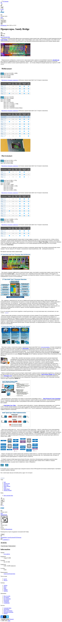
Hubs (5, 588)
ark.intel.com (55, 60)
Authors (5, 589)
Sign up (5, 580)
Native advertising (8, 610)
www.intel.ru (7, 554)
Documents (6, 600)
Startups (5, 613)
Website (2, 514)
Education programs (8, 612)
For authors (6, 597)
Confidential (7, 602)
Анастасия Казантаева (9, 573)
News (5, 586)
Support (12, 619)
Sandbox (6, 591)
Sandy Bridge (4, 39)
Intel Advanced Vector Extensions (51, 398)
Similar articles (12, 546)
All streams (5, 1)
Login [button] (2, 9)
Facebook (12, 537)
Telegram (19, 537)
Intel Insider (26, 348)
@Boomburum (8, 529)
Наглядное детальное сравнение (10, 80)
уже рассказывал (45, 347)
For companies (7, 598)
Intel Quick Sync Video (10, 405)
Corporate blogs (7, 608)
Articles (5, 585)
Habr (9, 620)
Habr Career (7, 537)
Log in (5, 579)
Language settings (5, 619)
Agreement (6, 601)
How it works (7, 596)
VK (6, 514)
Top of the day (4, 546)
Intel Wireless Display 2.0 (48, 374)
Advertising (6, 609)
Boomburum (4, 25)
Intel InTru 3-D (8, 375)
